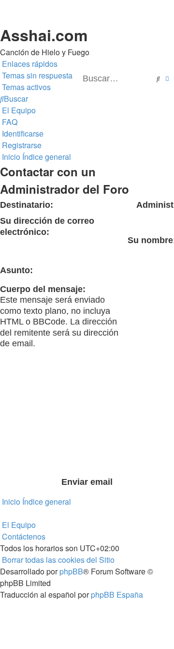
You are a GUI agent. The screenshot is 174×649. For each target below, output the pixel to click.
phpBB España (117, 594)
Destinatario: (26, 205)
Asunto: (16, 270)
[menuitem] (36, 75)
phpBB (71, 571)
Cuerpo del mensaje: (43, 289)
